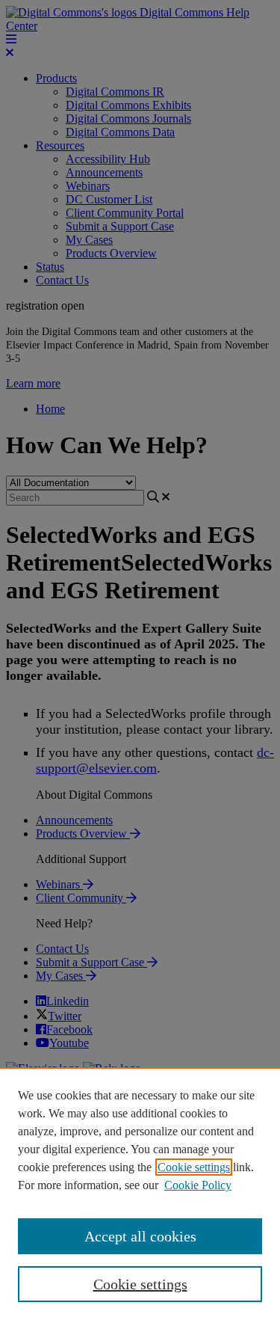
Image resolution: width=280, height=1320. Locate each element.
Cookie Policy (197, 1185)
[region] (140, 1193)
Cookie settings (194, 1167)
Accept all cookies (140, 1236)
